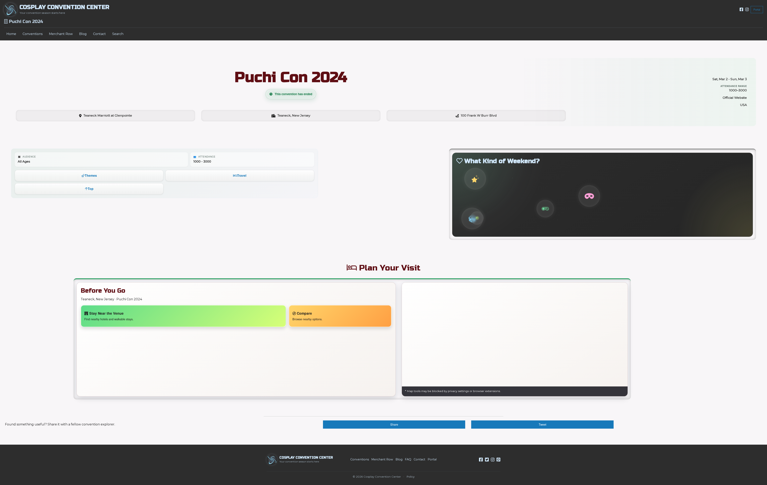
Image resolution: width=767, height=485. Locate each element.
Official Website (735, 98)
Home (11, 34)
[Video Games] (545, 208)
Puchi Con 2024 (291, 77)
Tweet (542, 424)
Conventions (33, 34)
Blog (83, 34)
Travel (241, 175)
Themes (91, 175)
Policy (410, 476)
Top (90, 188)
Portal (756, 9)
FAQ (408, 459)
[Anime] (475, 178)
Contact (99, 34)
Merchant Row (61, 34)
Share (394, 424)
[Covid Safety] (477, 218)
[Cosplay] (589, 196)
